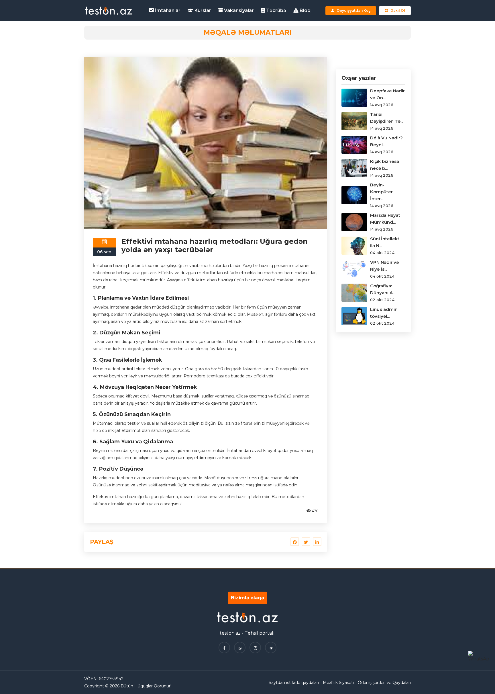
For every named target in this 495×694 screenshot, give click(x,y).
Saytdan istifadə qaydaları (294, 682)
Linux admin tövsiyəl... (384, 313)
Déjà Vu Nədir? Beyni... (386, 141)
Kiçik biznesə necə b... (384, 165)
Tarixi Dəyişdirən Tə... (386, 118)
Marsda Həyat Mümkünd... (385, 219)
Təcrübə (275, 10)
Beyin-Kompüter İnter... (381, 191)
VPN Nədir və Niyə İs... (384, 266)
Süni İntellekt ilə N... (384, 242)
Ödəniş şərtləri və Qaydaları (384, 682)
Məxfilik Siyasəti (338, 682)
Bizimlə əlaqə (247, 598)
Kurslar (202, 10)
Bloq (304, 10)
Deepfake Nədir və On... (387, 94)
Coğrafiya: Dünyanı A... (382, 289)
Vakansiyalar (238, 10)
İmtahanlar (167, 10)
